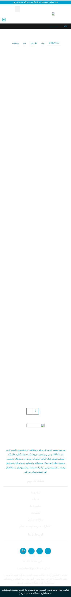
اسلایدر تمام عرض (56, 230)
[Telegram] (39, 551)
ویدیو (63, 186)
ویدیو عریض (59, 363)
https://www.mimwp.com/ (33, 89)
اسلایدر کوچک (58, 54)
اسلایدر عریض (58, 142)
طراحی (34, 43)
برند (42, 43)
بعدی (29, 411)
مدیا (24, 43)
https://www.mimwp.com (33, 133)
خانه (65, 26)
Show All (54, 43)
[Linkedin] (31, 551)
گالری (62, 274)
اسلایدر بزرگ (58, 98)
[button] (17, 9)
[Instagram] (48, 551)
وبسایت (15, 43)
